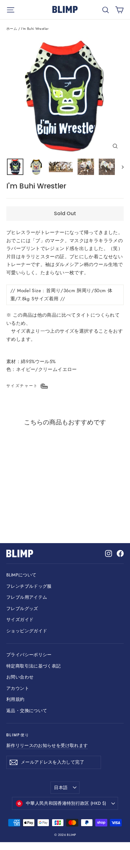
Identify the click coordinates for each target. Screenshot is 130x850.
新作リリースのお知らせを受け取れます (47, 745)
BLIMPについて (21, 575)
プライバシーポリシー (29, 654)
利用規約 (15, 699)
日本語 (61, 787)
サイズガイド (19, 619)
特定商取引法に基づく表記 (33, 666)
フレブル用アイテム (26, 597)
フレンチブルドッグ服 (29, 586)
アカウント (17, 688)
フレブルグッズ (22, 608)
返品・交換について (26, 710)
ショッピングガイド (26, 631)
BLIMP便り (17, 735)
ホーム (11, 28)
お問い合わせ (19, 677)
